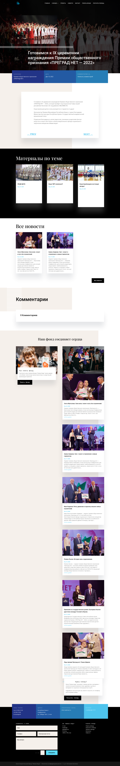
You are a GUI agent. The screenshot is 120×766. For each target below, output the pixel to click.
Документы (65, 729)
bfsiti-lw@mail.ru (66, 710)
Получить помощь (98, 3)
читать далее (68, 417)
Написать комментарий (85, 75)
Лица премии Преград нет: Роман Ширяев (77, 662)
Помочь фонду (86, 3)
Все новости (98, 280)
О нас (64, 726)
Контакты (88, 731)
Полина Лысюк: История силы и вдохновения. (78, 559)
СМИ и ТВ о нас (66, 733)
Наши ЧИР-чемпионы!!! (55, 184)
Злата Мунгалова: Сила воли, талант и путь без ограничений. (83, 403)
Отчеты (64, 731)
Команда (64, 727)
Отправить (51, 752)
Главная (47, 3)
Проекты (63, 3)
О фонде (54, 3)
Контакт (77, 3)
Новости (70, 3)
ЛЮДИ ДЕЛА (21, 184)
